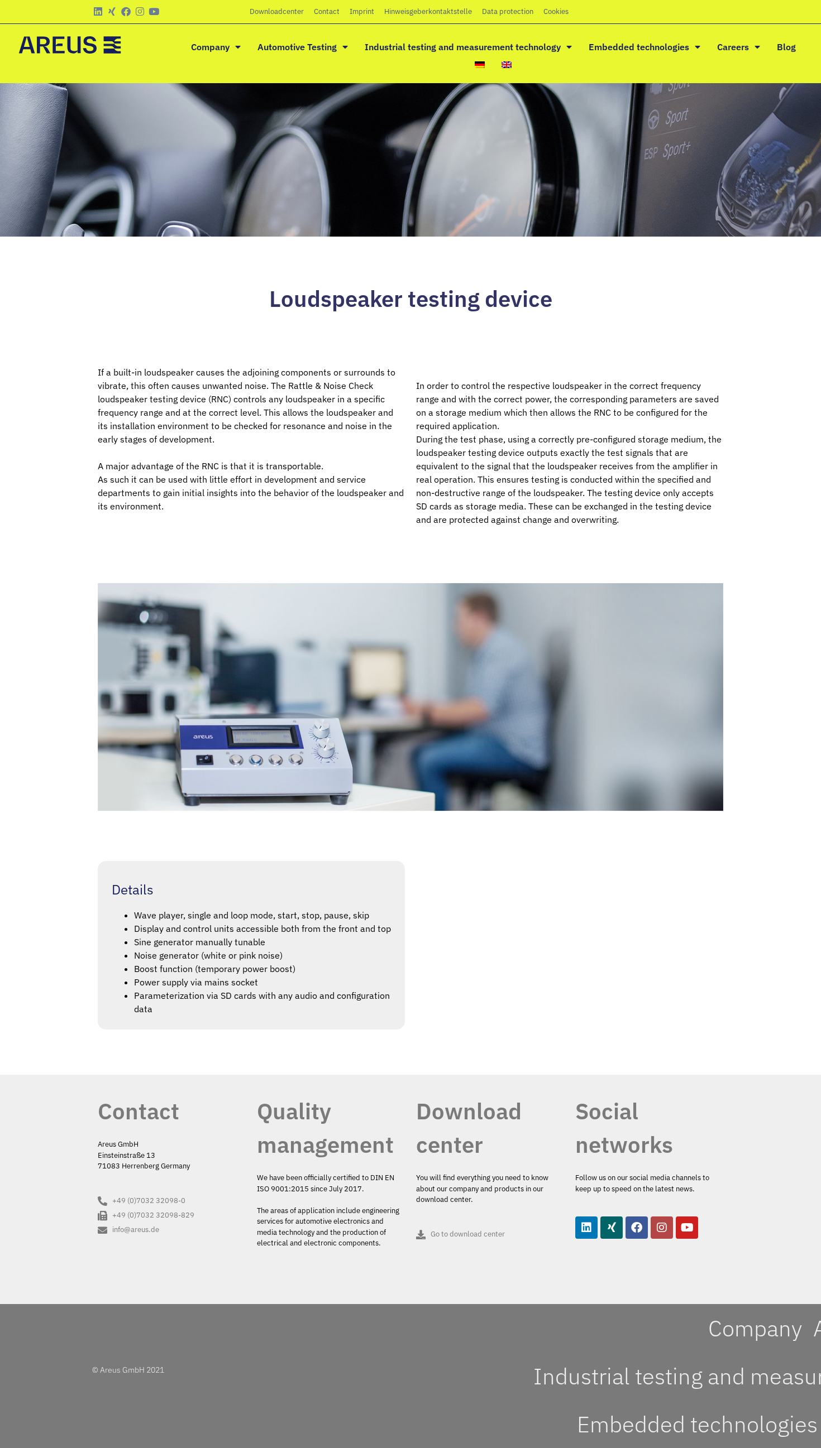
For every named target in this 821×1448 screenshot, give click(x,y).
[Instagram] (140, 11)
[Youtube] (154, 11)
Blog (786, 46)
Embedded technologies (639, 46)
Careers (733, 46)
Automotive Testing (297, 46)
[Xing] (112, 11)
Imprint (362, 11)
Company (210, 46)
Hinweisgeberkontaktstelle (428, 11)
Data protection (507, 11)
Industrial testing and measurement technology (463, 46)
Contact (327, 11)
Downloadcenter (277, 11)
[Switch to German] (479, 64)
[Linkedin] (98, 11)
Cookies (556, 11)
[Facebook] (126, 11)
